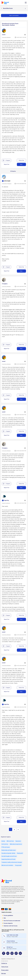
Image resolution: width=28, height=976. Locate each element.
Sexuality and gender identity (8, 853)
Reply (21, 164)
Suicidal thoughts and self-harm (9, 856)
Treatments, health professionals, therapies (12, 862)
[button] (3, 160)
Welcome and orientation (7, 865)
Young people (18, 865)
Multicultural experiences (16, 844)
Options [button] (26, 8)
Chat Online (11, 941)
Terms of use (4, 966)
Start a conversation (14, 15)
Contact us (4, 963)
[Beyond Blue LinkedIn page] (20, 953)
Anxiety (3, 841)
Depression (18, 841)
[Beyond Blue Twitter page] (16, 953)
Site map (3, 973)
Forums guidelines (8, 915)
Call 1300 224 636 (12, 935)
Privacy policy (4, 970)
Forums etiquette (8, 923)
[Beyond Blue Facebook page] (4, 953)
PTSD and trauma (6, 847)
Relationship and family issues (9, 850)
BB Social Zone (10, 841)
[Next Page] (18, 829)
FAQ (5, 918)
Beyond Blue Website (7, 881)
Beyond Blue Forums (5, 2)
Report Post (6, 164)
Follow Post (21, 160)
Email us (10, 947)
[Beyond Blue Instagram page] (12, 953)
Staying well (20, 853)
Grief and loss (5, 844)
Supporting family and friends (8, 859)
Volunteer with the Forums (10, 925)
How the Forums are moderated (12, 920)
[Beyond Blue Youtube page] (8, 953)
